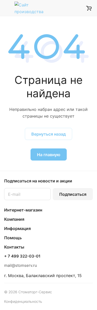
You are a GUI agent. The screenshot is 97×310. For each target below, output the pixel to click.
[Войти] (78, 8)
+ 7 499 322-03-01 (22, 256)
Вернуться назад (48, 134)
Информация (17, 228)
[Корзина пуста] (89, 8)
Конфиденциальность (23, 301)
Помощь (13, 237)
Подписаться (72, 194)
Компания (14, 219)
